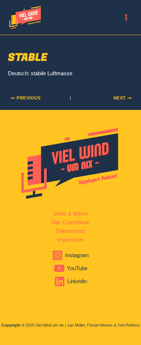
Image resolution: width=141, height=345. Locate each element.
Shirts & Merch (70, 214)
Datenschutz (71, 231)
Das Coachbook (70, 222)
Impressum (70, 240)
